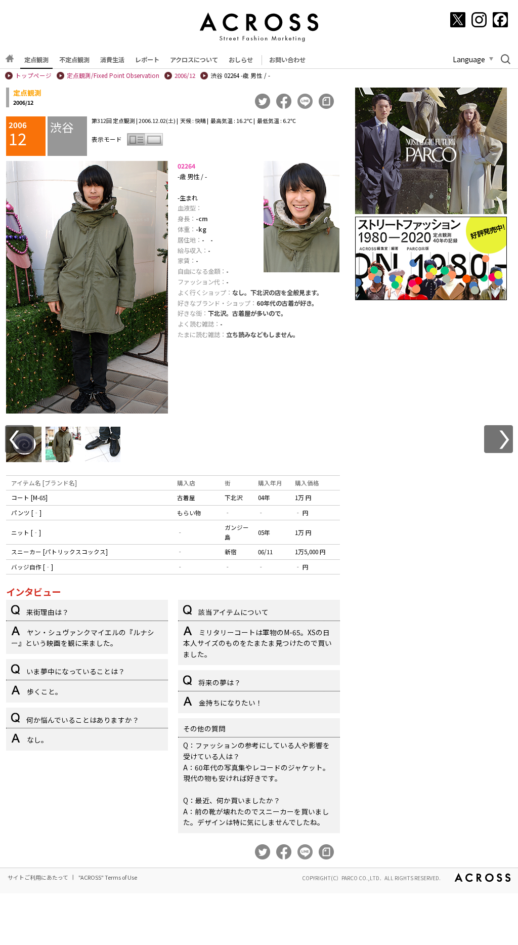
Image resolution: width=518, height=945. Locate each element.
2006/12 (185, 75)
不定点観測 (74, 59)
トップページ (33, 75)
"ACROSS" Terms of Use (107, 877)
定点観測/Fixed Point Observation (113, 75)
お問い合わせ (287, 59)
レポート (147, 59)
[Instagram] (479, 19)
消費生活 (112, 59)
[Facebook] (500, 19)
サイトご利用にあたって (38, 877)
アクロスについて (194, 59)
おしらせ (241, 59)
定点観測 (36, 59)
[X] (457, 19)
